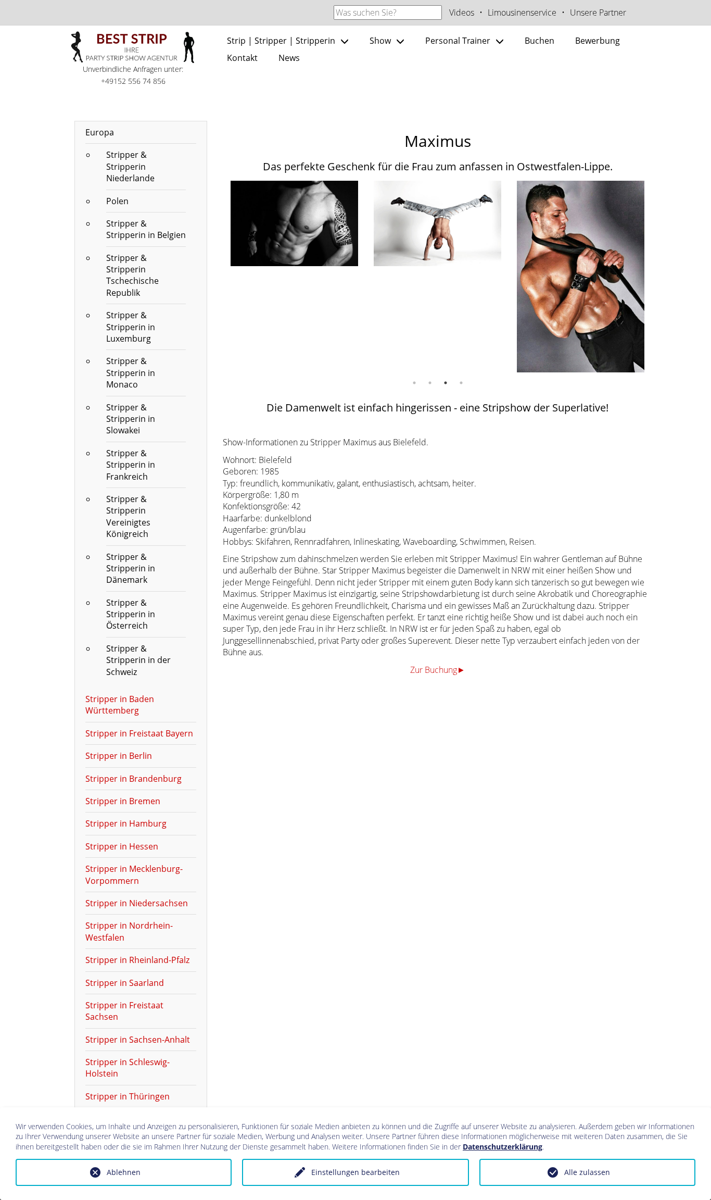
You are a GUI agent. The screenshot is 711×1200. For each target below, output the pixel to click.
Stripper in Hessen (121, 846)
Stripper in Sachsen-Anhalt (137, 1039)
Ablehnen (124, 1172)
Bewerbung (597, 40)
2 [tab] (430, 383)
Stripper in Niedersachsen (136, 903)
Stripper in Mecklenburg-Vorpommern (134, 874)
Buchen (539, 40)
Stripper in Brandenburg (133, 778)
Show (380, 40)
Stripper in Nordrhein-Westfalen (129, 931)
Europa (99, 132)
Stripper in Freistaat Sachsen (124, 1010)
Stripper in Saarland (124, 983)
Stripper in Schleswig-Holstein (127, 1067)
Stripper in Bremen (122, 801)
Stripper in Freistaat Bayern (139, 733)
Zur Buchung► (437, 670)
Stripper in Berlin (118, 755)
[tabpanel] (294, 223)
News (289, 58)
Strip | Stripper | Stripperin (281, 40)
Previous (215, 276)
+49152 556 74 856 (133, 81)
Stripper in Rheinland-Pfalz (137, 960)
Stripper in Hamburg (126, 823)
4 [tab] (461, 383)
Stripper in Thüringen (127, 1096)
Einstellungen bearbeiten (355, 1172)
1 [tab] (414, 383)
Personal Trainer (457, 40)
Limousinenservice (522, 12)
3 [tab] (445, 383)
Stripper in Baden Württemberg (119, 704)
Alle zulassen (587, 1172)
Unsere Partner (598, 12)
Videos (461, 12)
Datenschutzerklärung (502, 1147)
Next (660, 276)
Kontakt (242, 58)
